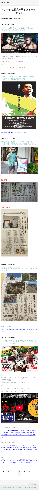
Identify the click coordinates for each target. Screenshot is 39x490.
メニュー (6, 2)
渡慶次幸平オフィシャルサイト (15, 487)
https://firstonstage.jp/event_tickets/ (13, 132)
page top (33, 484)
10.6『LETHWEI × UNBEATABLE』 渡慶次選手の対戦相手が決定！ (19, 29)
